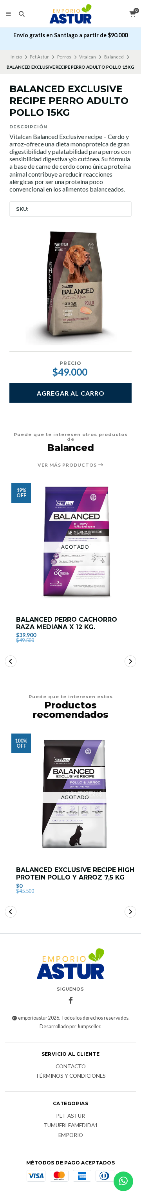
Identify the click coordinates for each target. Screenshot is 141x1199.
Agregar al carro (71, 393)
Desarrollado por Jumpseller (70, 1026)
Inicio (16, 56)
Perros (64, 56)
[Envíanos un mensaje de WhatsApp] (123, 1181)
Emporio (70, 1135)
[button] (10, 661)
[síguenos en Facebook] (70, 1000)
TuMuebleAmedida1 (70, 1125)
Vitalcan (87, 56)
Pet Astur (39, 56)
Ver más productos (68, 465)
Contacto (71, 1066)
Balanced (114, 56)
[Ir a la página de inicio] (70, 14)
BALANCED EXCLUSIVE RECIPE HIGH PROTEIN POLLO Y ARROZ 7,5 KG (75, 873)
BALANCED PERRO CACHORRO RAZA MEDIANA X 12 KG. (66, 623)
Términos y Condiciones (71, 1076)
